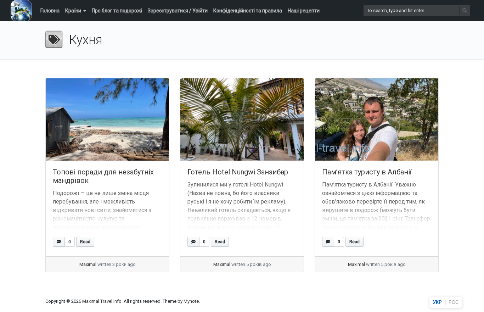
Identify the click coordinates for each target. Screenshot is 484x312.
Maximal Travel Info (102, 301)
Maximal (87, 264)
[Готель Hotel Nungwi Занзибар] (242, 119)
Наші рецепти (304, 10)
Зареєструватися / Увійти (178, 10)
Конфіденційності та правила (247, 10)
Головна (50, 10)
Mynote (191, 301)
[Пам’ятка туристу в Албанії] (376, 119)
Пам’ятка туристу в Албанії (366, 172)
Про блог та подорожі (117, 10)
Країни (73, 10)
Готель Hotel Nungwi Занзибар (237, 172)
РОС (453, 302)
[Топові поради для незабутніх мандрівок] (107, 119)
